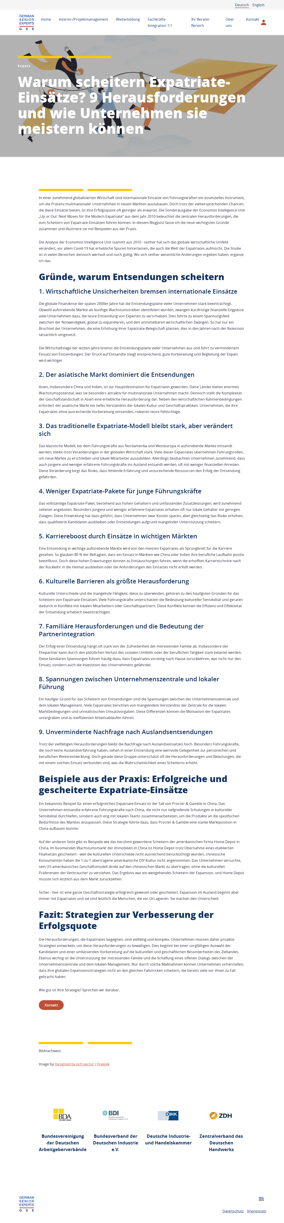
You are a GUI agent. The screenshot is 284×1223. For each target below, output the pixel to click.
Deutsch (242, 4)
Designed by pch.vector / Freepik (82, 1064)
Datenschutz (233, 1211)
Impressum (256, 1211)
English (258, 4)
